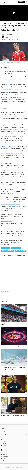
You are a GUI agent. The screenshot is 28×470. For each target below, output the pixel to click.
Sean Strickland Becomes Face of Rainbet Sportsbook (13, 394)
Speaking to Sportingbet (7, 146)
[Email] (15, 39)
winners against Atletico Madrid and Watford (12, 134)
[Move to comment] (17, 39)
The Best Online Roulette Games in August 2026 (12, 346)
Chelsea (7, 84)
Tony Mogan (9, 34)
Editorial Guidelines (20, 255)
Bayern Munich (5, 87)
